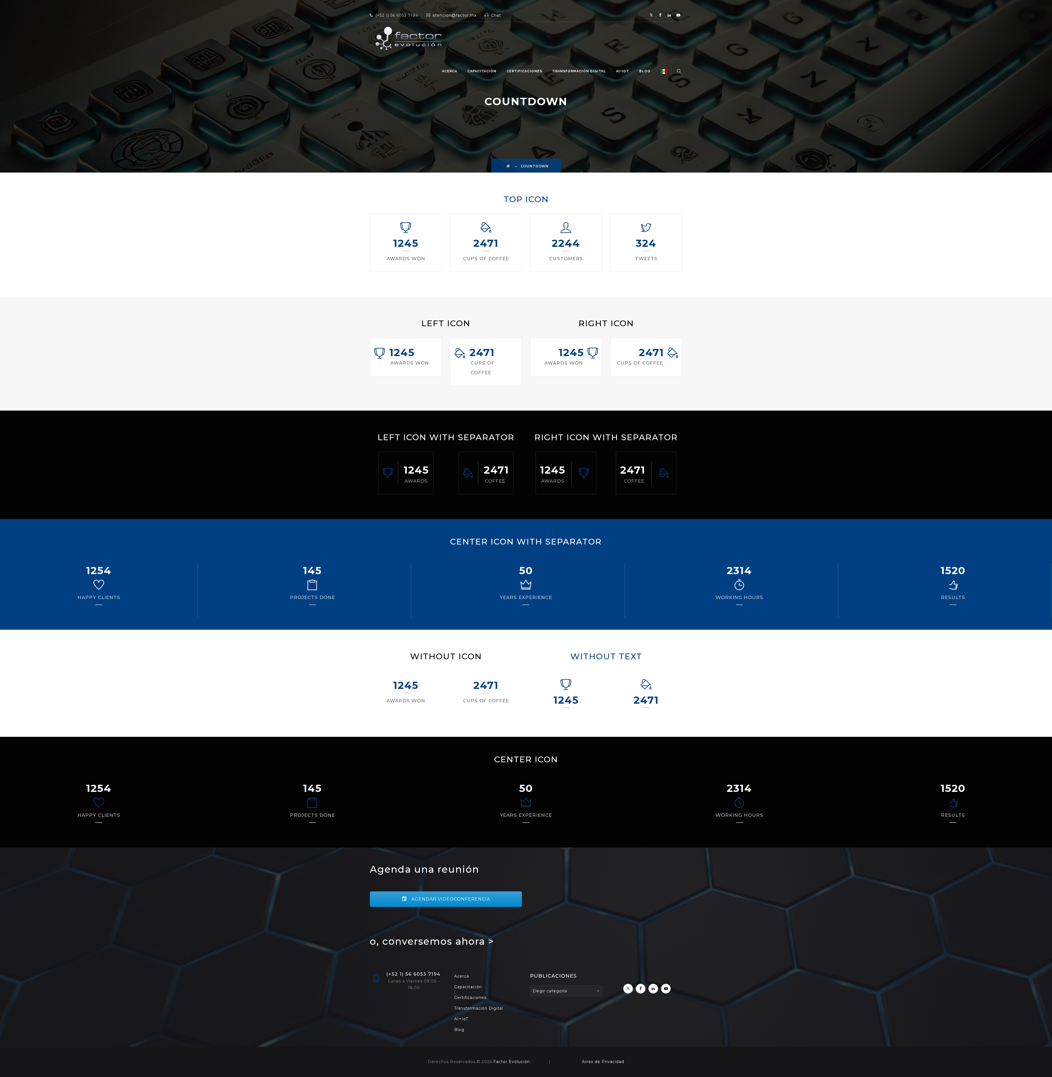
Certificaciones (524, 71)
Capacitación (481, 71)
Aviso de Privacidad (603, 1061)
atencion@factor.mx (454, 15)
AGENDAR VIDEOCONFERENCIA (450, 899)
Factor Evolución (511, 1061)
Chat (496, 15)
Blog (644, 71)
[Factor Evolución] (408, 38)
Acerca (449, 71)
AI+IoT (622, 71)
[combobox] (566, 990)
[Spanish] (664, 71)
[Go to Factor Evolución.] (508, 166)
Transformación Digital (579, 71)
